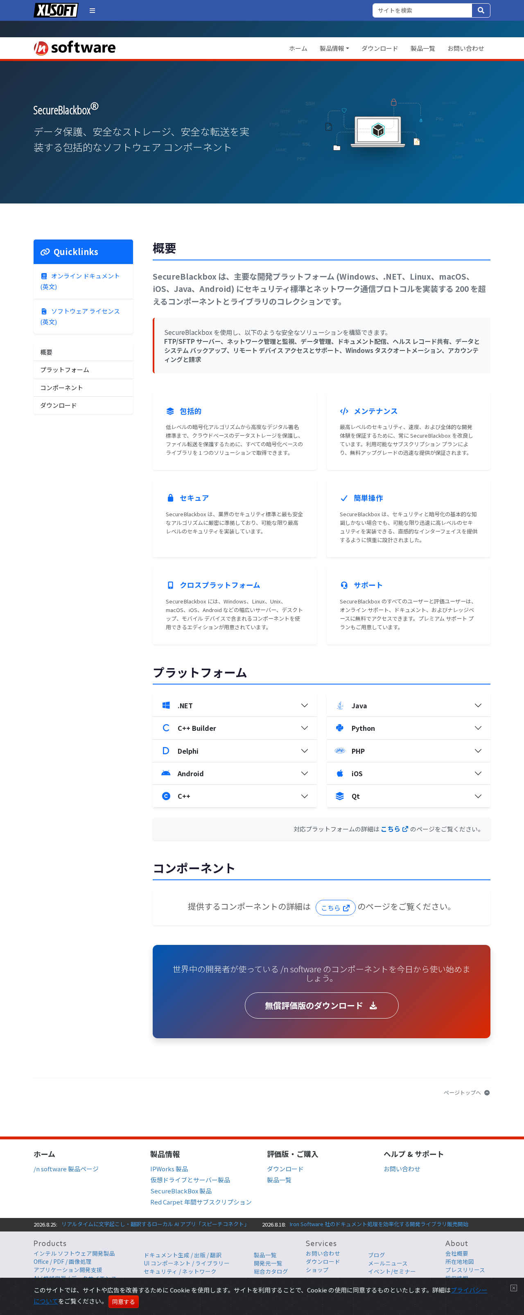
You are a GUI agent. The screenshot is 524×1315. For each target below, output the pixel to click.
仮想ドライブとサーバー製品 (190, 1179)
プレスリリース (465, 1269)
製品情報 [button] (332, 48)
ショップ (317, 1269)
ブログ (376, 1255)
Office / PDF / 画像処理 (63, 1261)
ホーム (298, 48)
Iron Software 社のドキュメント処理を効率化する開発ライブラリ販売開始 (379, 1224)
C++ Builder (197, 728)
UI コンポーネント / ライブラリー (187, 1263)
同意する (123, 1301)
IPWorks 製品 (169, 1168)
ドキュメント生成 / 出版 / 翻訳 (182, 1255)
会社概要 (456, 1253)
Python (363, 728)
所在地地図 (459, 1261)
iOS (357, 773)
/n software (74, 48)
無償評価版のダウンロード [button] (315, 1005)
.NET (185, 705)
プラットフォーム (64, 369)
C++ (184, 796)
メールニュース (388, 1263)
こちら (391, 829)
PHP (358, 751)
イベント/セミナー (392, 1271)
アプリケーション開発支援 (68, 1269)
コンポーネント (61, 387)
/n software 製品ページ (66, 1168)
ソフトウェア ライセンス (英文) (80, 316)
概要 (46, 352)
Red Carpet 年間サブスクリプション (201, 1202)
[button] (92, 10)
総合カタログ (271, 1271)
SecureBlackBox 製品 (181, 1190)
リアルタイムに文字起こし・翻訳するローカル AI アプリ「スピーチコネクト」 (155, 1224)
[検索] (481, 10)
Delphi (188, 751)
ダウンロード (379, 48)
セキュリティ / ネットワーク (180, 1271)
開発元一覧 (268, 1263)
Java (359, 705)
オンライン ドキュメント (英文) (80, 281)
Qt (356, 796)
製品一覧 (423, 48)
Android (191, 773)
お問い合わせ (465, 48)
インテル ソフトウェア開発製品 (74, 1253)
